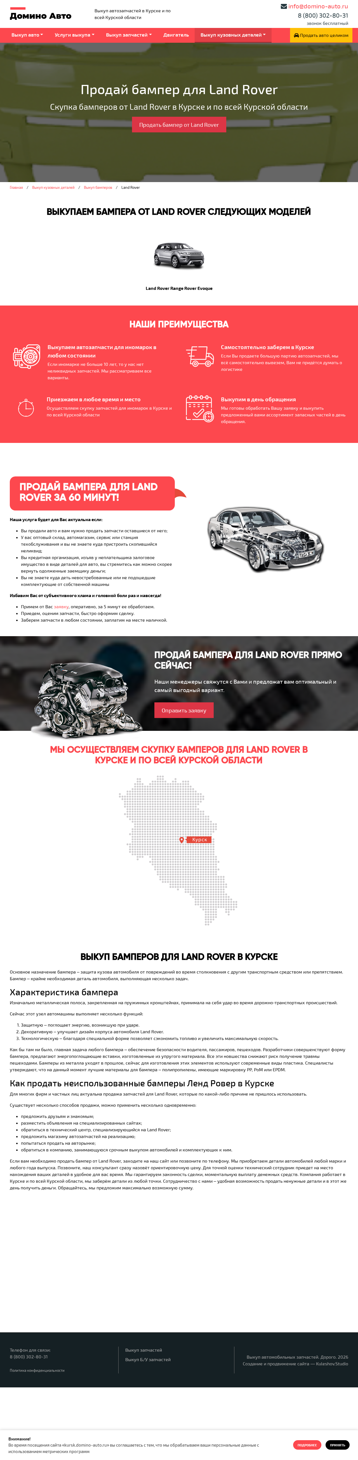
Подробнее (307, 1445)
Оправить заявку (184, 710)
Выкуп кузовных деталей (231, 35)
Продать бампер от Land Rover (179, 124)
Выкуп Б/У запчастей (148, 1359)
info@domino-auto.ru (318, 5)
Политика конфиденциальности (37, 1370)
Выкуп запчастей (127, 35)
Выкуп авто (25, 35)
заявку (61, 606)
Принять (337, 1445)
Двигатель (176, 35)
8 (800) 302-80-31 (323, 15)
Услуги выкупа (72, 35)
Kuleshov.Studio (332, 1363)
